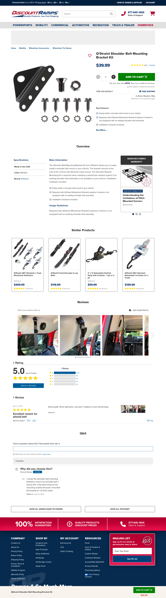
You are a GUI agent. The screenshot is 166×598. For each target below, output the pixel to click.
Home (13, 48)
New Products (42, 549)
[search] (111, 14)
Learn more (46, 454)
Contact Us (15, 543)
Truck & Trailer (123, 25)
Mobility (42, 25)
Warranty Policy (17, 574)
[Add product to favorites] (89, 55)
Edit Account (65, 543)
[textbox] (83, 448)
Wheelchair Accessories (39, 48)
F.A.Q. (87, 543)
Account (150, 2)
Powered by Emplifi (84, 357)
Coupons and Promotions (41, 544)
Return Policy (16, 555)
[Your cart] (152, 14)
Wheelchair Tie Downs (62, 48)
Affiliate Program (18, 570)
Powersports (22, 25)
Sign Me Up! (132, 559)
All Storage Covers (43, 562)
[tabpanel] (136, 189)
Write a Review (28, 385)
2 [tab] (137, 214)
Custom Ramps (91, 553)
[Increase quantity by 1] (113, 77)
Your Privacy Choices (92, 575)
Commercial (60, 25)
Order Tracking (66, 551)
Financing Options (92, 570)
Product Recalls (91, 566)
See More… (101, 129)
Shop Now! (42, 2)
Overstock (145, 25)
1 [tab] (133, 214)
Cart (62, 547)
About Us (15, 547)
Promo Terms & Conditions (17, 565)
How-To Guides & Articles (129, 2)
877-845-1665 (136, 12)
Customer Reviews (93, 558)
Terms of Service (18, 578)
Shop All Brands (42, 553)
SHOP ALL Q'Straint (120, 509)
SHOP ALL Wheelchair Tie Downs (46, 509)
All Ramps (40, 558)
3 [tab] (140, 214)
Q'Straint (25, 178)
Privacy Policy (16, 551)
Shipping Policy (17, 559)
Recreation (101, 25)
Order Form (41, 566)
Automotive (80, 25)
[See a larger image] (52, 93)
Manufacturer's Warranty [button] (136, 160)
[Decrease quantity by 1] (98, 77)
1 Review (151, 65)
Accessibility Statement (94, 562)
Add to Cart (135, 77)
